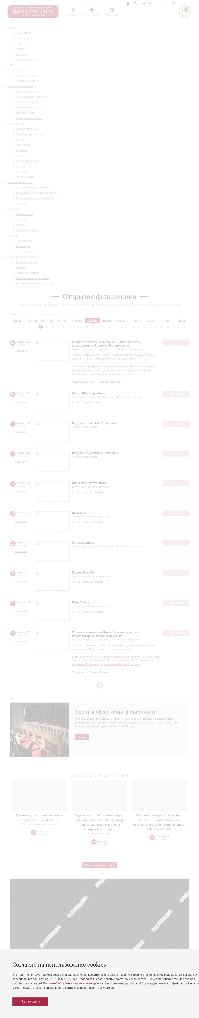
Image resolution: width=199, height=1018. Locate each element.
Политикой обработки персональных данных (73, 983)
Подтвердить (30, 1001)
